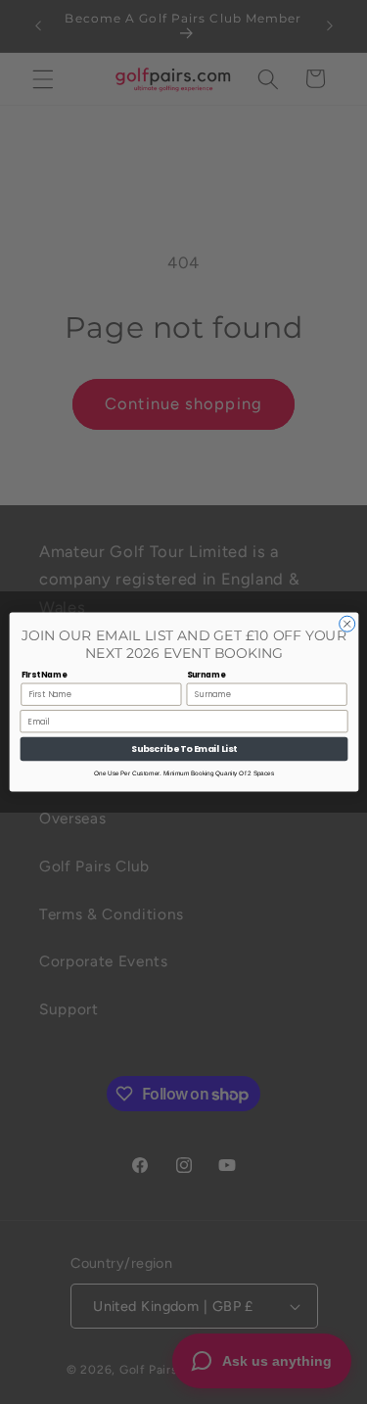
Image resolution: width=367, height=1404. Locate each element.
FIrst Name (44, 674)
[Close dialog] (346, 624)
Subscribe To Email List (184, 749)
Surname (205, 674)
